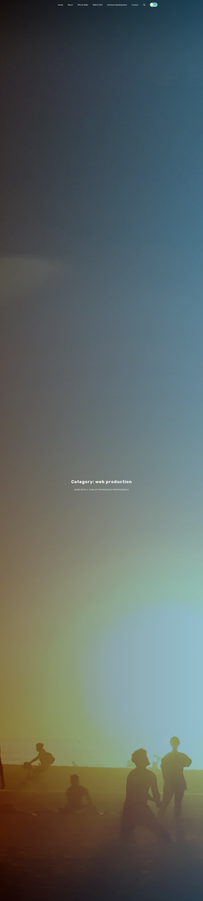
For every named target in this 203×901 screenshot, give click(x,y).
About (70, 5)
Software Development (117, 5)
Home (60, 5)
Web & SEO (97, 5)
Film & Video (83, 5)
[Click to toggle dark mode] (153, 4)
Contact (135, 5)
